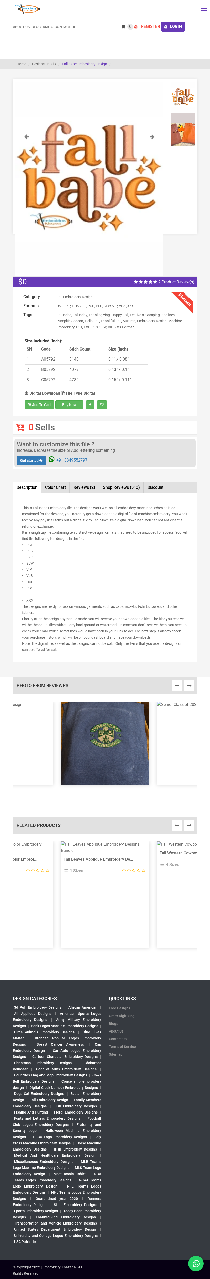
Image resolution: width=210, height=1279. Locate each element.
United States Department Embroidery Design (55, 1229)
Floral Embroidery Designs (76, 1112)
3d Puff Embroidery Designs (37, 1007)
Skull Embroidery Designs (75, 1205)
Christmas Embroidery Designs (43, 1063)
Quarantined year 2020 (57, 1199)
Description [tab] (27, 487)
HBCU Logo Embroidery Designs (60, 1137)
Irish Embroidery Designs (75, 1149)
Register (150, 26)
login (175, 26)
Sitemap (115, 1054)
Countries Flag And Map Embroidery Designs (50, 1075)
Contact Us (65, 27)
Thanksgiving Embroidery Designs (66, 1217)
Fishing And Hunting (31, 1112)
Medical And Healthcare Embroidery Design (55, 1155)
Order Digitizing (121, 1016)
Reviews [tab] (84, 487)
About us (21, 27)
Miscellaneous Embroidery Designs (44, 1162)
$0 (22, 281)
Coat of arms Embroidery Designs (66, 1069)
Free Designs (119, 1008)
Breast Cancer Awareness (60, 1044)
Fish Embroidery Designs (75, 1106)
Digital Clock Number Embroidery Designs (63, 1087)
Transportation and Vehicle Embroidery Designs (55, 1223)
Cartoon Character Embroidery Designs (65, 1057)
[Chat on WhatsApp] (196, 1263)
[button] (26, 204)
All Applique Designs (32, 1013)
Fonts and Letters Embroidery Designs (47, 1118)
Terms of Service (122, 1047)
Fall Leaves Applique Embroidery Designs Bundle (109, 859)
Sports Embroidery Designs (36, 1211)
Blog (36, 27)
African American (82, 1007)
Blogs (113, 1024)
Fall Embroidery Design (49, 1100)
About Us (116, 1031)
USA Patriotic (25, 1242)
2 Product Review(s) (175, 282)
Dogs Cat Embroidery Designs (39, 1094)
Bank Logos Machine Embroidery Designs (64, 1026)
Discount (155, 487)
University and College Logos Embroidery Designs (56, 1236)
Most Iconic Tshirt (70, 1174)
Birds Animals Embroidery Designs (44, 1032)
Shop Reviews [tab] (121, 487)
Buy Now (69, 405)
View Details (102, 846)
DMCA (48, 27)
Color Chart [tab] (55, 487)
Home (21, 64)
